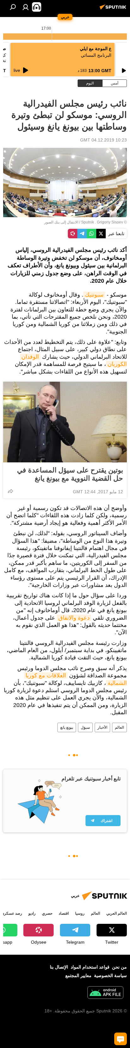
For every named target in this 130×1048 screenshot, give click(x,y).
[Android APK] (105, 993)
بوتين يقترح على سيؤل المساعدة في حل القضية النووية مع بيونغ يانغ (70, 474)
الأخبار (102, 727)
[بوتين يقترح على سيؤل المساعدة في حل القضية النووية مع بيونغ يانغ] (65, 422)
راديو (32, 913)
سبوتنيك (94, 295)
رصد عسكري (11, 913)
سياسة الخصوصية (110, 975)
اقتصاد (64, 913)
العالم (119, 727)
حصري (47, 913)
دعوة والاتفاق (74, 618)
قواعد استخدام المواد (90, 967)
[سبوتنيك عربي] (114, 9)
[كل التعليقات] (120, 1039)
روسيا (80, 913)
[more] (10, 491)
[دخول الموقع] (25, 7)
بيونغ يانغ (66, 727)
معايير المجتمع (78, 975)
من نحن (119, 967)
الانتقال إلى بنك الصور (61, 222)
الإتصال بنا (59, 967)
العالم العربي (116, 913)
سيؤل (85, 727)
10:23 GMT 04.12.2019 (103, 139)
